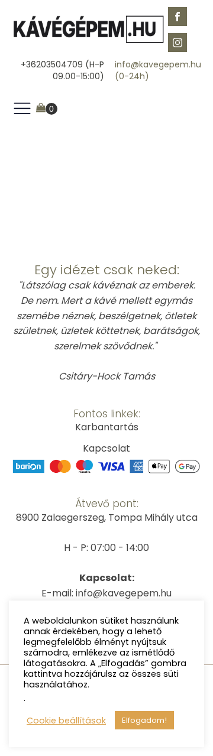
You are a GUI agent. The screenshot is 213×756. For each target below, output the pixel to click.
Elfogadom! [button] (144, 720)
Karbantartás (106, 427)
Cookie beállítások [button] (66, 720)
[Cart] (47, 108)
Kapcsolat (106, 448)
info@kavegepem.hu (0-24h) (158, 70)
